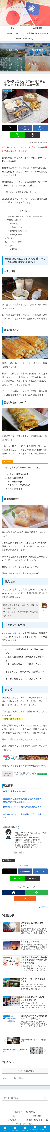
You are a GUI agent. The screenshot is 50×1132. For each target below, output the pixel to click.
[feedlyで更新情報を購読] (20, 852)
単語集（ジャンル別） (25, 1124)
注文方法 (10, 238)
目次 (21, 211)
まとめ (10, 246)
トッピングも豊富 (14, 242)
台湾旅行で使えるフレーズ (37, 1120)
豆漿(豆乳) (14, 223)
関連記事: (13, 249)
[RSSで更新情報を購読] (23, 852)
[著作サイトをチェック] (16, 852)
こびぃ (17, 829)
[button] (32, 135)
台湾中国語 (37, 1116)
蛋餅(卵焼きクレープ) (18, 231)
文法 (13, 1116)
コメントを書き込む (25, 1071)
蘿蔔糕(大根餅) (16, 234)
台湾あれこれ (9, 860)
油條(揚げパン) (16, 227)
